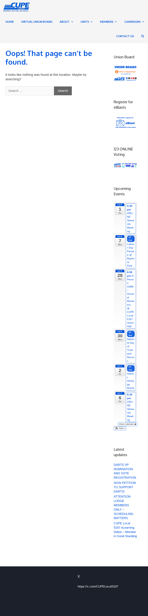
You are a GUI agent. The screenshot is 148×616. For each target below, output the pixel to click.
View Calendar (126, 424)
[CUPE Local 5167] (17, 7)
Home (10, 21)
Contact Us (125, 36)
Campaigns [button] (132, 21)
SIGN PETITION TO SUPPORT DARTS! (125, 487)
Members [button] (106, 21)
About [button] (64, 21)
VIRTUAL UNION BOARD (36, 21)
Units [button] (85, 21)
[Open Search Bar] (142, 36)
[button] (120, 428)
